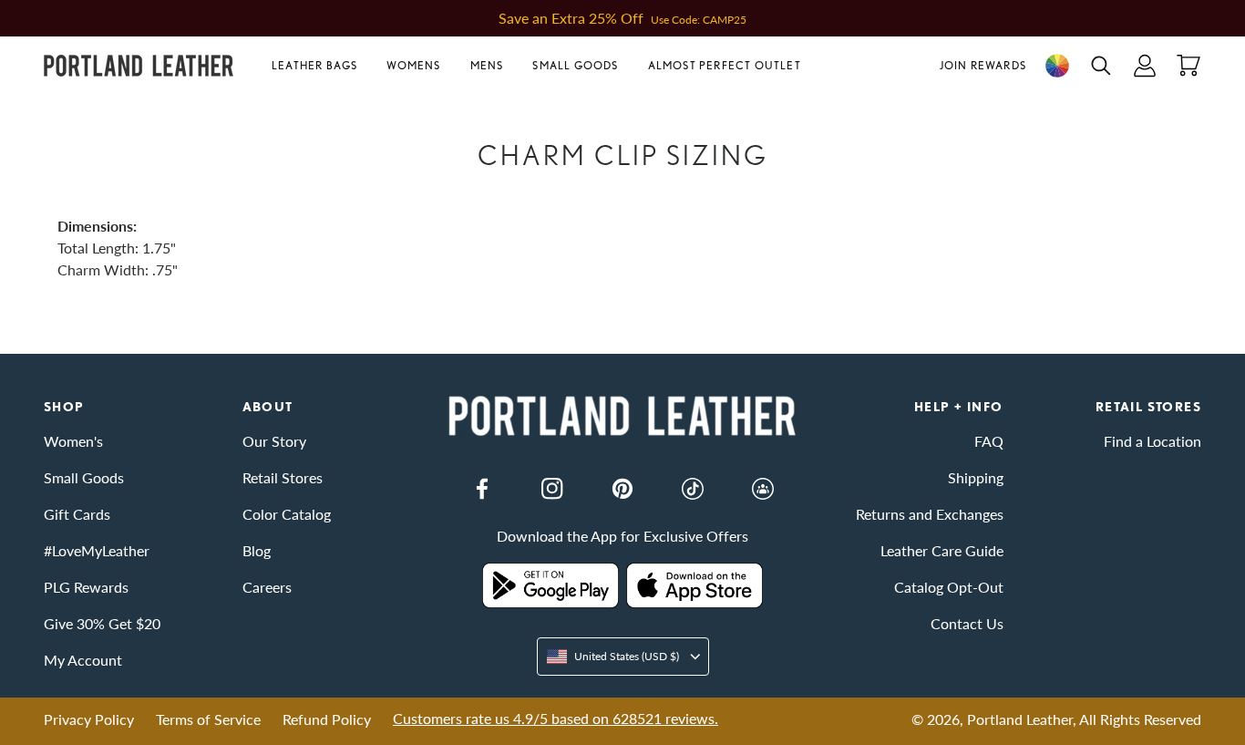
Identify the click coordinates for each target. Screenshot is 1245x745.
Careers (267, 586)
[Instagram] (552, 489)
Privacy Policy (89, 719)
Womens (413, 65)
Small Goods (575, 65)
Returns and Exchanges (929, 514)
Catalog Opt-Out (948, 586)
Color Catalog (286, 514)
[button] (322, 65)
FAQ (988, 441)
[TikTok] (693, 489)
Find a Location (1152, 441)
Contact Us (967, 623)
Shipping (975, 477)
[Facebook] (482, 489)
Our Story (274, 441)
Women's (73, 441)
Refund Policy (327, 719)
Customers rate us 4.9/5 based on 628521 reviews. (555, 718)
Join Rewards (983, 65)
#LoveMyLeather (96, 550)
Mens (487, 65)
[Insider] (763, 489)
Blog (256, 550)
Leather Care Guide (941, 550)
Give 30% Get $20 (102, 623)
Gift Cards (77, 514)
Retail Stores (282, 477)
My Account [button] (83, 659)
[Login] (1145, 65)
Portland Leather (1020, 719)
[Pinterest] (622, 489)
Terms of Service (208, 719)
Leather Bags (314, 65)
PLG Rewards (86, 586)
